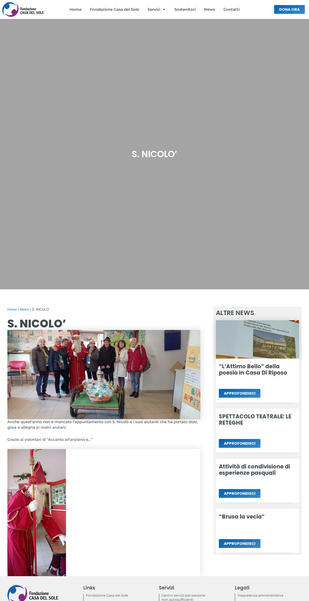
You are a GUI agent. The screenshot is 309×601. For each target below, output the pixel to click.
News (209, 9)
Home (76, 9)
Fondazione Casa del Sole (114, 9)
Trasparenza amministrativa (260, 595)
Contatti (231, 9)
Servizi (154, 9)
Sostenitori (185, 9)
